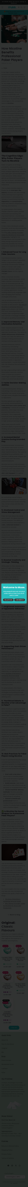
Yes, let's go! (8, 599)
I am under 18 (19, 599)
